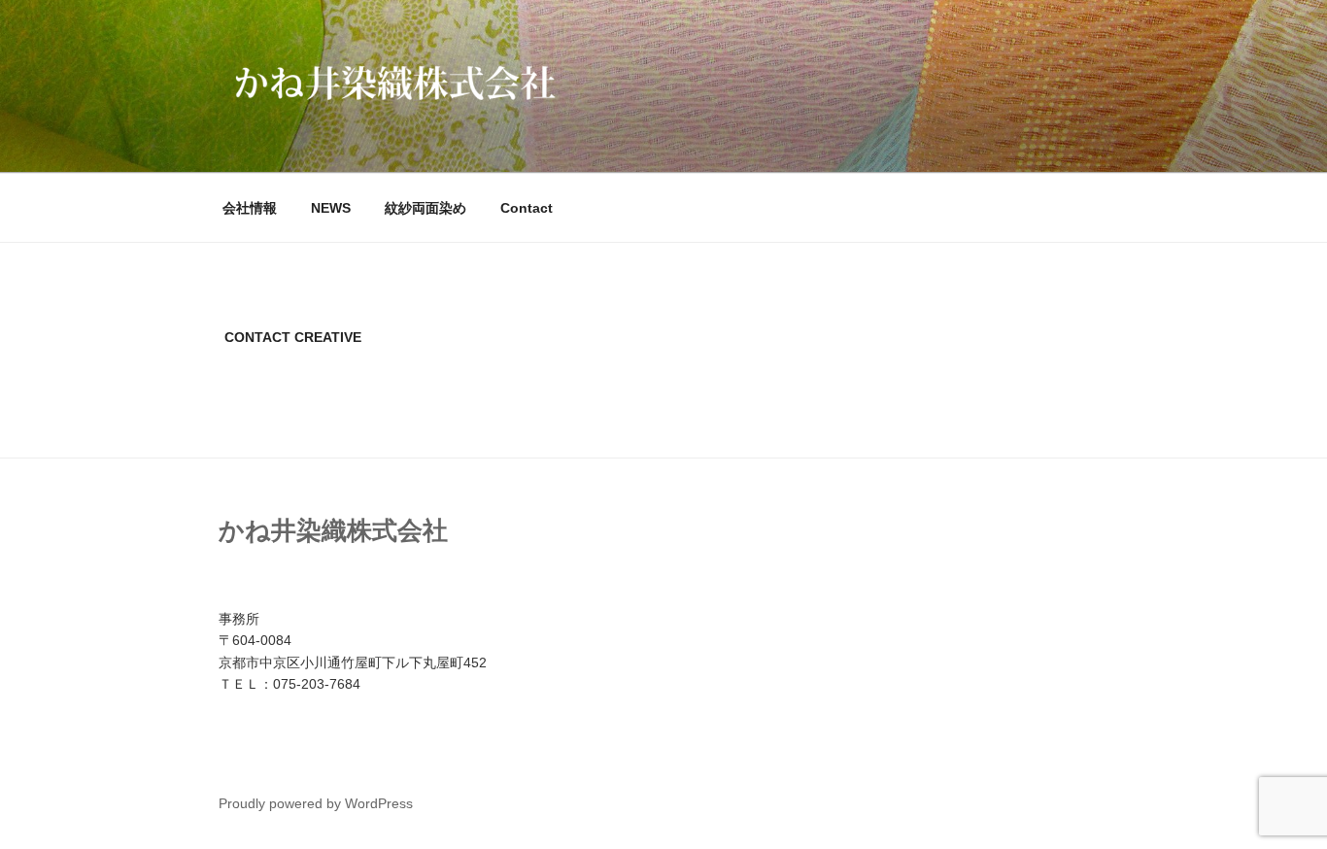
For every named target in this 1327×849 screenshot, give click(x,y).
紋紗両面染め (425, 208)
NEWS (331, 208)
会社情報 (249, 208)
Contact (526, 208)
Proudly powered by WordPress (316, 803)
